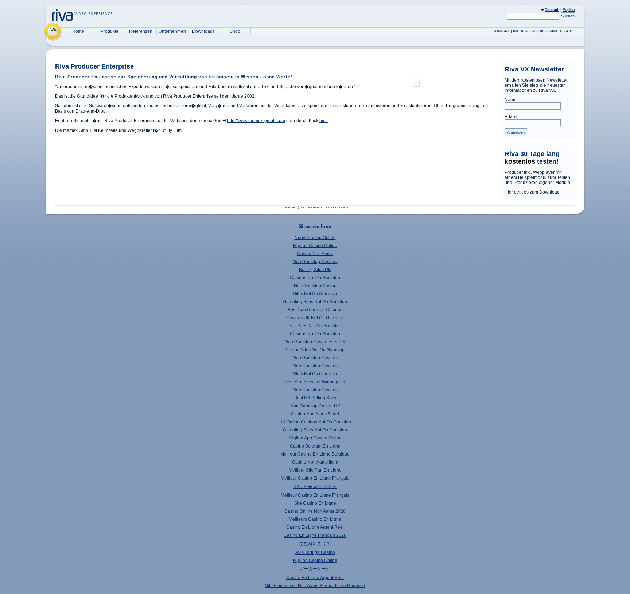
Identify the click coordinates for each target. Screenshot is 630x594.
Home (78, 31)
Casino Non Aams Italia (315, 462)
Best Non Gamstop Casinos (315, 309)
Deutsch (552, 10)
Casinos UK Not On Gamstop (315, 317)
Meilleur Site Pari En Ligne (315, 470)
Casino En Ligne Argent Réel (315, 527)
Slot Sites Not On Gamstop (315, 325)
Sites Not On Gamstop (315, 293)
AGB (568, 31)
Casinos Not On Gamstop (315, 277)
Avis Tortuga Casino (315, 552)
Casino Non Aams (315, 253)
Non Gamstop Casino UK (315, 406)
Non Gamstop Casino (315, 285)
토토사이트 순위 (315, 543)
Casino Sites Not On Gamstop (315, 349)
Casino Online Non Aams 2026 (315, 511)
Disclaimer (549, 31)
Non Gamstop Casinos (315, 261)
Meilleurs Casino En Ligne (315, 519)
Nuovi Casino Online (315, 237)
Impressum (524, 31)
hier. (323, 120)
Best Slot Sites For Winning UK (315, 381)
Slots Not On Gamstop (315, 373)
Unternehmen (172, 31)
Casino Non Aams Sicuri (315, 414)
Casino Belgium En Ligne (315, 446)
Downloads (203, 31)
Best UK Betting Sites (315, 397)
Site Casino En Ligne (315, 503)
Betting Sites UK (315, 269)
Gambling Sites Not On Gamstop (315, 301)
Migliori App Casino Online (315, 438)
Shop (235, 31)
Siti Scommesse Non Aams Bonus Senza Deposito (315, 585)
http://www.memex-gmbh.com (256, 120)
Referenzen (140, 31)
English (569, 10)
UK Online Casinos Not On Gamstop (315, 422)
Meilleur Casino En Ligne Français (315, 478)
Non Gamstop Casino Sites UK (315, 341)
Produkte (109, 31)
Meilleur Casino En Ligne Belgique (315, 454)
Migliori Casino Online (315, 245)
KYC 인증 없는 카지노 (315, 486)
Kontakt (501, 31)
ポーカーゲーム (315, 568)
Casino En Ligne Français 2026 (315, 535)
